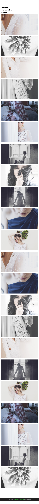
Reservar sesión (4, 490)
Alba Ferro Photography (19, 499)
